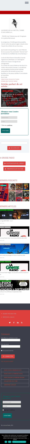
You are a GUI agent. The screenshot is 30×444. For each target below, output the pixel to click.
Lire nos (7, 125)
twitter (10, 322)
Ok (6, 441)
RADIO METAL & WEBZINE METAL (13, 373)
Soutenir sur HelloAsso (15, 163)
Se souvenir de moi (7, 350)
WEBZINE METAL (7, 227)
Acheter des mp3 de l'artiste (9, 81)
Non (10, 441)
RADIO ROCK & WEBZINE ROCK (12, 370)
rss (22, 322)
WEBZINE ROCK (10, 90)
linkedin (18, 322)
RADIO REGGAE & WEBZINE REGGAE (14, 377)
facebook (14, 322)
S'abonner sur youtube (15, 169)
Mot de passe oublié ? (7, 361)
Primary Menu (27, 2)
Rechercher (15, 148)
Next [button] (28, 193)
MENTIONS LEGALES (8, 317)
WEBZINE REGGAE (10, 210)
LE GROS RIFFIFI (3, 185)
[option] (14, 98)
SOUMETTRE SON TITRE (9, 313)
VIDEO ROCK (4, 90)
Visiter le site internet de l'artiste (10, 79)
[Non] (28, 438)
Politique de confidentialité (19, 441)
